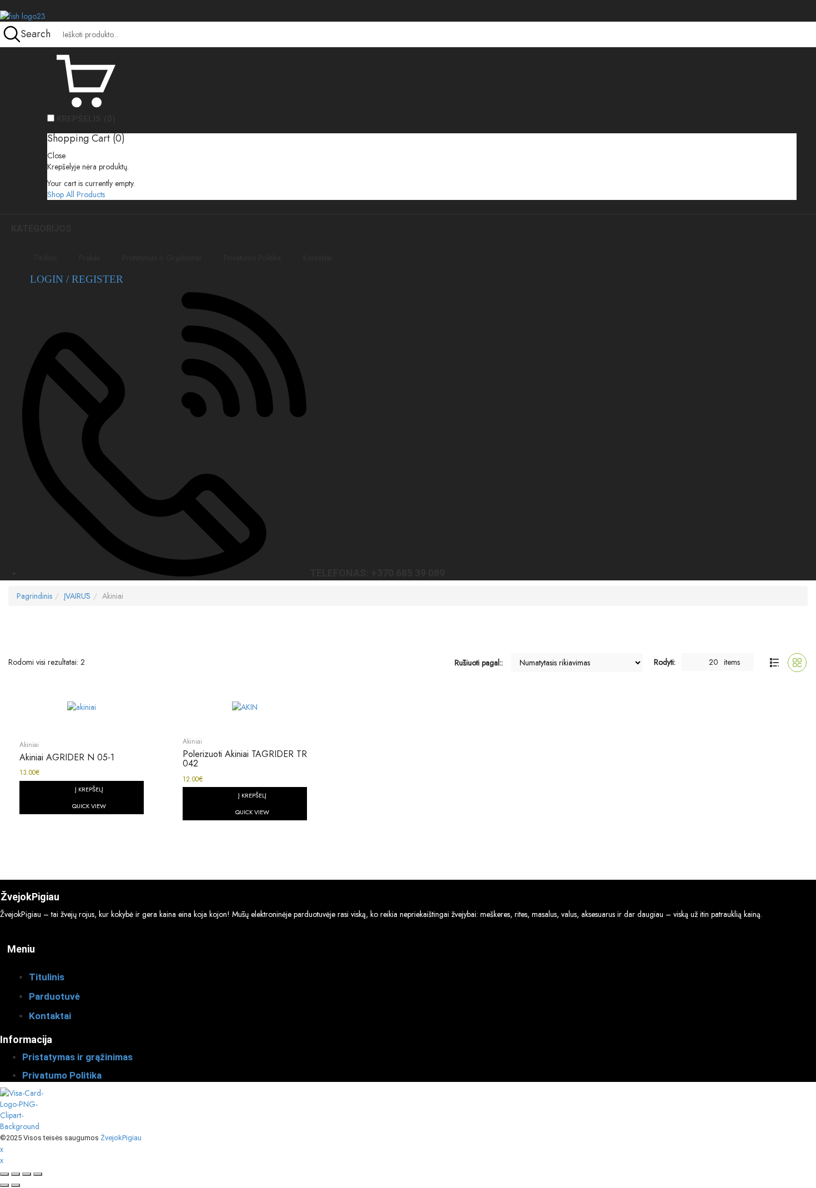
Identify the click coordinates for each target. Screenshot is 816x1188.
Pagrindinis (34, 595)
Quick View (89, 805)
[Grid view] (797, 662)
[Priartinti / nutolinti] (4, 1174)
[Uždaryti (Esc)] (37, 1174)
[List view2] (774, 662)
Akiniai (29, 745)
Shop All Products (76, 194)
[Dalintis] (26, 1174)
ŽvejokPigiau (121, 1138)
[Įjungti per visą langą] (15, 1174)
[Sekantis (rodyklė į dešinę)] (15, 1185)
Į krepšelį (89, 789)
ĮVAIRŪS (77, 595)
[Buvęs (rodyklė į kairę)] (4, 1185)
